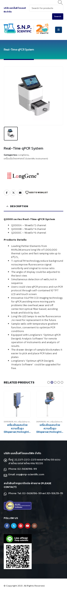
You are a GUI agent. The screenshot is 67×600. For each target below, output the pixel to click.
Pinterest (20, 526)
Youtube (27, 526)
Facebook (7, 193)
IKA (15, 421)
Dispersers (8, 421)
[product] (17, 404)
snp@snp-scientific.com (30, 474)
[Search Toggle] (60, 2)
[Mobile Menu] (58, 30)
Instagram (34, 526)
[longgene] (23, 176)
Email (20, 193)
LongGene (23, 155)
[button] (48, 382)
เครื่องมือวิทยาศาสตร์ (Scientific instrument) (26, 158)
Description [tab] (19, 206)
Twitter (13, 193)
